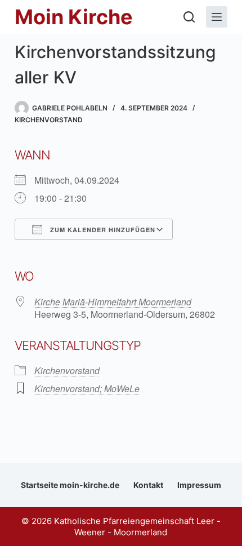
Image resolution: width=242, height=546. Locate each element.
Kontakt (148, 485)
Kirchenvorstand (49, 120)
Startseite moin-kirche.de (70, 485)
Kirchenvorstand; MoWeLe (87, 388)
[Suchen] (189, 17)
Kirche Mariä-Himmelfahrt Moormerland (112, 301)
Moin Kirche (74, 17)
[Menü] (216, 17)
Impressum (199, 485)
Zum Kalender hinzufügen (101, 229)
